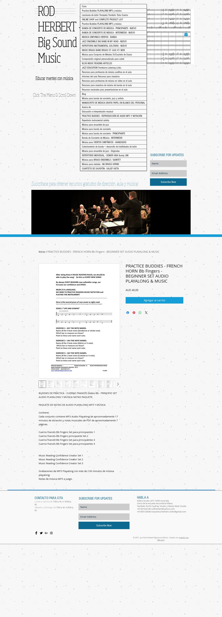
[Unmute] (41, 230)
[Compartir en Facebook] (128, 313)
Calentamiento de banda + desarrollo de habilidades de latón (109, 146)
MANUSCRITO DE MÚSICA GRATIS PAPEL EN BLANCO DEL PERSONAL (113, 102)
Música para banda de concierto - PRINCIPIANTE (103, 133)
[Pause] (35, 230)
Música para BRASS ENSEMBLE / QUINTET (101, 159)
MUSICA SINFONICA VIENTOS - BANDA (99, 37)
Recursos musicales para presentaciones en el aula (105, 89)
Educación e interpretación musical (97, 111)
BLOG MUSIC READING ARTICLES (97, 63)
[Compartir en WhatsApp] (140, 313)
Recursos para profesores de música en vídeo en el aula (107, 80)
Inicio (42, 252)
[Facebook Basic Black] (36, 533)
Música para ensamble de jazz (95, 124)
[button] (186, 34)
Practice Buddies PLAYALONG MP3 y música (102, 10)
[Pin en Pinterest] (134, 313)
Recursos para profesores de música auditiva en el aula (107, 72)
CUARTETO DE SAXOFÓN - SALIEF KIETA (100, 168)
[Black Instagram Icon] (51, 533)
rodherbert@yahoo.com (163, 508)
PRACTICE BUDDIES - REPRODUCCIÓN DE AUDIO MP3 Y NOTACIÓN (112, 115)
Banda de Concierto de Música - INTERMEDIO (102, 137)
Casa (84, 6)
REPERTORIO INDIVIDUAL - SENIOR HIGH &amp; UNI (105, 155)
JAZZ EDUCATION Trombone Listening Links (101, 67)
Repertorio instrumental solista (95, 120)
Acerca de (86, 107)
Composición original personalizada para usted (103, 58)
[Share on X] (146, 313)
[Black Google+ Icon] (46, 533)
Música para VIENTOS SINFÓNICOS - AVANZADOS (104, 142)
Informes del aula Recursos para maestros (101, 76)
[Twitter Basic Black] (41, 533)
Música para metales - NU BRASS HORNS (100, 164)
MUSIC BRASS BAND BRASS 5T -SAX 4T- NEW (103, 50)
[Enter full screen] (186, 230)
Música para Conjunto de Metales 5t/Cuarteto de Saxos (107, 54)
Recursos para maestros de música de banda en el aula (107, 85)
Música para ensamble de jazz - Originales (101, 151)
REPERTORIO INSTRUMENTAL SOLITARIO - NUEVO (104, 45)
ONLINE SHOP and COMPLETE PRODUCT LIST (102, 19)
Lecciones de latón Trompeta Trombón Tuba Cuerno (105, 15)
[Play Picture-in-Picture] (181, 230)
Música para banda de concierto (96, 129)
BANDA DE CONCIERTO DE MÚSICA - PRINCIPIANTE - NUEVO (109, 28)
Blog (84, 94)
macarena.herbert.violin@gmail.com (168, 511)
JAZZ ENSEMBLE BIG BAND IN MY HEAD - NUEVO (104, 41)
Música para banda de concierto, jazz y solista (103, 98)
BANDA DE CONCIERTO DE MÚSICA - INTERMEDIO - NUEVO (108, 32)
